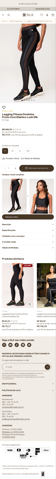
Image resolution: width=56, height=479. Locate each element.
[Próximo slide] (51, 297)
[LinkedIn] (23, 345)
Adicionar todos (11, 217)
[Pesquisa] (8, 15)
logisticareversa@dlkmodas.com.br (16, 419)
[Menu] (3, 15)
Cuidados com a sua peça (13, 236)
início (4, 21)
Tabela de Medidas (32, 158)
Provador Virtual (12, 158)
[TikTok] (17, 345)
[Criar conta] (47, 367)
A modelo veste (9, 242)
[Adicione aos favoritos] (3, 107)
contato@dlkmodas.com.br (13, 407)
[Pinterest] (29, 345)
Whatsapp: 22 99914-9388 (13, 432)
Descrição (6, 224)
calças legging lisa (16, 21)
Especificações (8, 230)
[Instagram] (4, 345)
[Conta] (47, 15)
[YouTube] (10, 345)
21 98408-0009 (8, 437)
